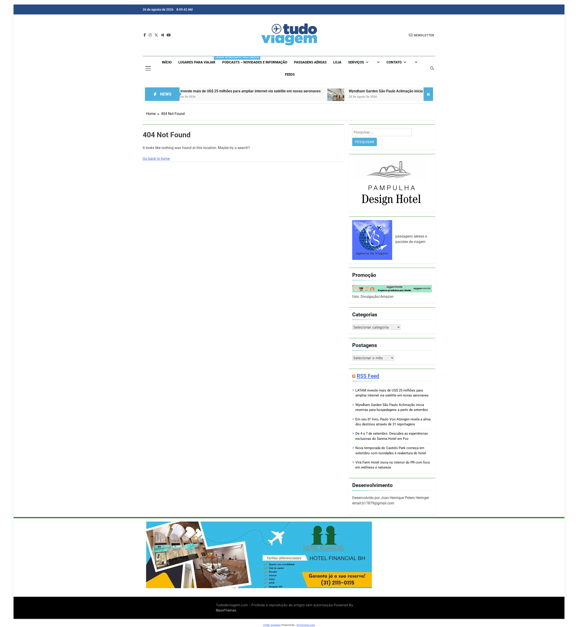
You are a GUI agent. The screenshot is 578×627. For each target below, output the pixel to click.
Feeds (290, 74)
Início (167, 62)
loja (337, 62)
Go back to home (156, 158)
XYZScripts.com (305, 625)
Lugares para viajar (198, 60)
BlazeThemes (226, 610)
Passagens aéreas (310, 62)
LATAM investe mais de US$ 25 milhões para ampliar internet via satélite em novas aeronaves (217, 91)
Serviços (356, 62)
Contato (394, 62)
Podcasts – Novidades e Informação (254, 62)
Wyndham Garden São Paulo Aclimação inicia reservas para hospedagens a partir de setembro (399, 91)
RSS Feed (368, 376)
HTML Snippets (272, 625)
